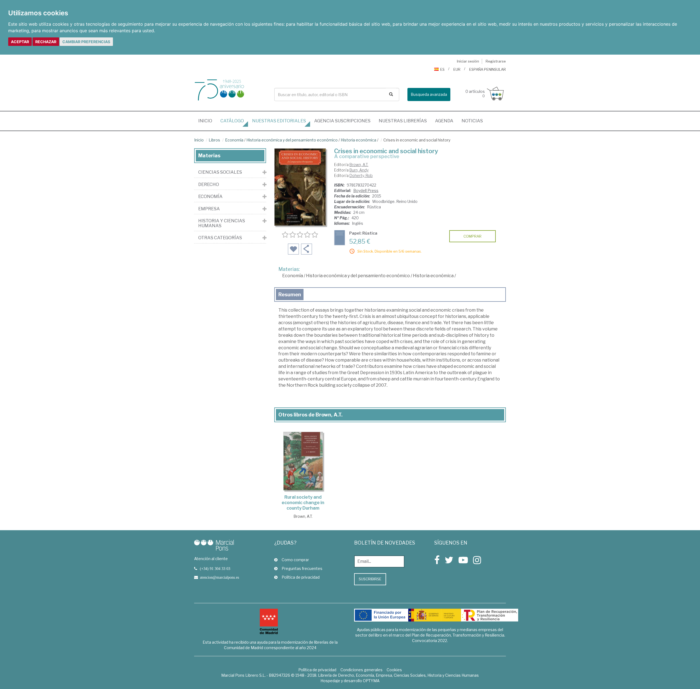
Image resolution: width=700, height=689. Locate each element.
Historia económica (358, 140)
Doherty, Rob (361, 175)
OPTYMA (371, 680)
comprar (472, 236)
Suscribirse (370, 579)
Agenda (444, 120)
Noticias (472, 120)
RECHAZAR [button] (45, 41)
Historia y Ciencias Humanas (221, 223)
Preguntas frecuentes (302, 568)
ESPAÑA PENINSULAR (487, 69)
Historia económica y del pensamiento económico (292, 140)
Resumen (289, 294)
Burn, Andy (359, 170)
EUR (456, 69)
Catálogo (232, 120)
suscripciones (342, 120)
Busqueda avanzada (429, 94)
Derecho (208, 184)
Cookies (394, 669)
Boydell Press (365, 190)
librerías (403, 120)
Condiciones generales (361, 669)
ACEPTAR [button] (20, 41)
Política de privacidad (301, 577)
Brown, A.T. (358, 164)
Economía (234, 140)
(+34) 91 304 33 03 (215, 568)
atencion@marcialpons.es (219, 577)
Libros (214, 140)
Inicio (207, 120)
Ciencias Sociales (220, 172)
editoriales (279, 120)
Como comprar (295, 559)
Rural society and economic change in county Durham (303, 503)
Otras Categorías (220, 237)
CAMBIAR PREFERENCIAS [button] (86, 41)
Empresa (209, 208)
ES (442, 69)
